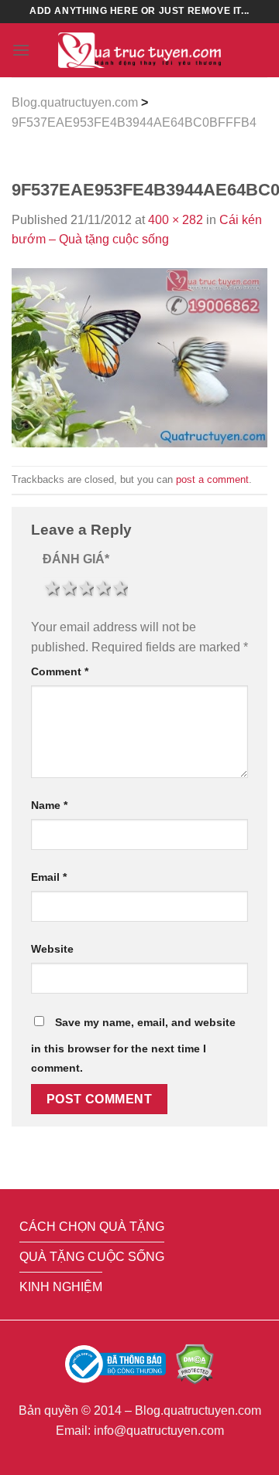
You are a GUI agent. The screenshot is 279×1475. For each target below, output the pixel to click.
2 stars (68, 588)
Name (49, 805)
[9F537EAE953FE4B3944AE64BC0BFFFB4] (139, 356)
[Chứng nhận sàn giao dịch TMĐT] (117, 1363)
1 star (51, 588)
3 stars (85, 588)
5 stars (119, 588)
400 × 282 (175, 219)
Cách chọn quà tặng (91, 1226)
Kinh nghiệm (60, 1286)
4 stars (102, 588)
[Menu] (21, 50)
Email (49, 877)
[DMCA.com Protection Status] (194, 1363)
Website (52, 949)
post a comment (212, 479)
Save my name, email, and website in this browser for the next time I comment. (133, 1045)
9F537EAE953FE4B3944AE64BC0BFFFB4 (134, 122)
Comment (59, 671)
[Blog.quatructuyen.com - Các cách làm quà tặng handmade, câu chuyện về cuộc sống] (139, 50)
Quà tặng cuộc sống (91, 1256)
